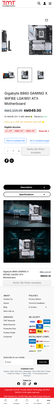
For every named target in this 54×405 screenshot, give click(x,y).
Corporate (7, 337)
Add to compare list (15, 140)
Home (5, 403)
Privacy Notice (35, 299)
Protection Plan (9, 329)
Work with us (8, 311)
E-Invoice (33, 307)
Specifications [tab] (26, 194)
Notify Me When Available (35, 151)
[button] (46, 307)
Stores (6, 303)
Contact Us (8, 299)
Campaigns (16, 403)
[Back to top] (6, 370)
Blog (5, 307)
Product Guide (9, 333)
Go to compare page (39, 140)
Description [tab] (26, 187)
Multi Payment (9, 325)
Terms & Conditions (37, 303)
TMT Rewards (9, 321)
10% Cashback (38, 403)
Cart (27, 403)
